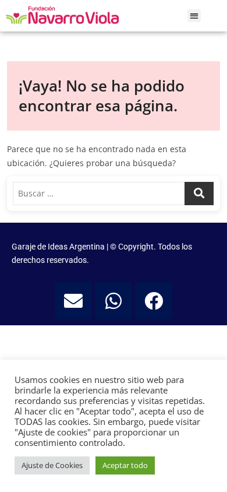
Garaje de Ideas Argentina (59, 246)
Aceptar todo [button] (125, 465)
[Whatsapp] (113, 300)
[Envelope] (73, 300)
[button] (194, 16)
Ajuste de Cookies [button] (52, 465)
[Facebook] (153, 300)
